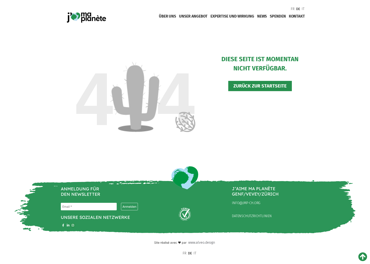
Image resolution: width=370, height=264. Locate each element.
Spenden (278, 16)
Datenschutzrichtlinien (252, 216)
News (262, 16)
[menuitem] (292, 9)
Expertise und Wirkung (232, 16)
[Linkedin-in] (68, 225)
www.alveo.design (201, 242)
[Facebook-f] (63, 225)
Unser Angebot (193, 16)
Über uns (167, 16)
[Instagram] (72, 225)
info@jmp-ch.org (246, 203)
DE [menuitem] (298, 9)
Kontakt (297, 16)
